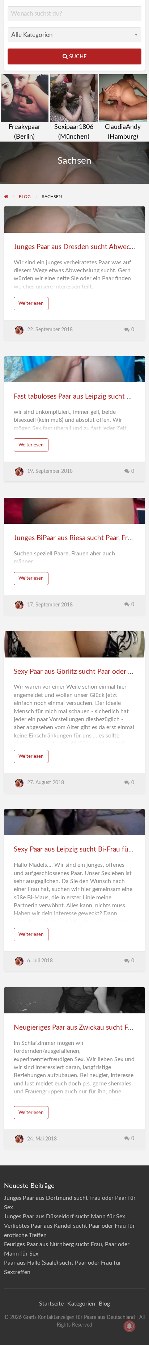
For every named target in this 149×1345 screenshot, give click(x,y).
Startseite (51, 1304)
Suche (77, 56)
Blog (104, 1304)
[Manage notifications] (129, 1326)
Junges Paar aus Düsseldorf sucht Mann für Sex (64, 1216)
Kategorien (81, 1304)
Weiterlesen (30, 303)
